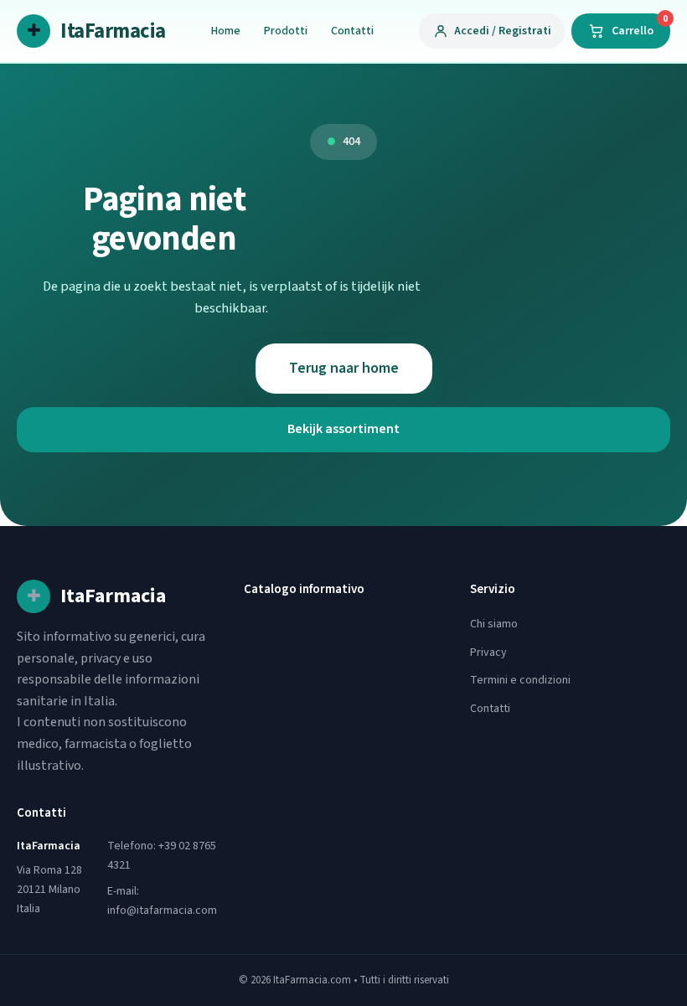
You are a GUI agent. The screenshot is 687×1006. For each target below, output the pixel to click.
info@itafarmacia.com (162, 910)
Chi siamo (494, 624)
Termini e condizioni (520, 680)
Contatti (352, 31)
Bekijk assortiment (343, 429)
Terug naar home (344, 368)
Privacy (488, 652)
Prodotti (285, 31)
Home (225, 31)
